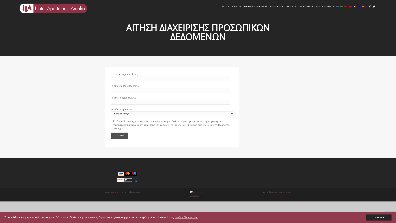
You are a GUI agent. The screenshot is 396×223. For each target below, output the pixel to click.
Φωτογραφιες (277, 6)
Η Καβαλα (262, 6)
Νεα (318, 6)
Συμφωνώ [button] (378, 217)
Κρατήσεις (292, 6)
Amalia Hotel (117, 192)
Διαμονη (237, 6)
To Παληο (249, 6)
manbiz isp (286, 192)
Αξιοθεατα (328, 6)
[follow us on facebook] (370, 6)
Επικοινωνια (307, 6)
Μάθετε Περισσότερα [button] (186, 217)
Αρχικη (225, 6)
